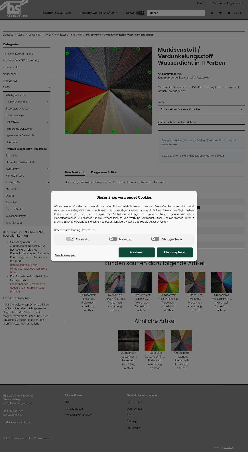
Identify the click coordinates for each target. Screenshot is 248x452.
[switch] (70, 239)
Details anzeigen (65, 255)
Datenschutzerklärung (67, 230)
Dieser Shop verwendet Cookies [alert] (124, 197)
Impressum (88, 230)
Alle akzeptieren (174, 252)
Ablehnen (137, 252)
